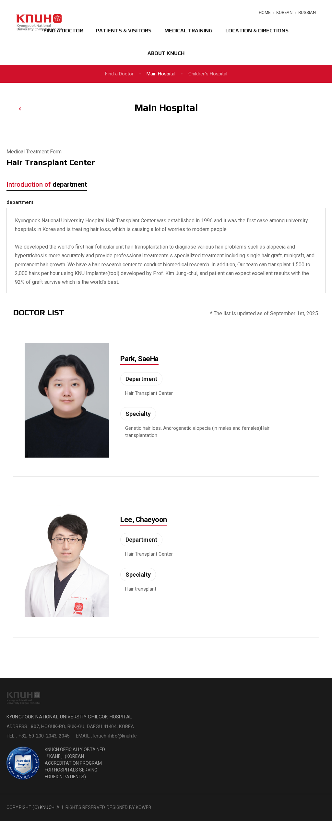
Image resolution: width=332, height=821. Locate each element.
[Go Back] (20, 109)
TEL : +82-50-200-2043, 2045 (37, 736)
